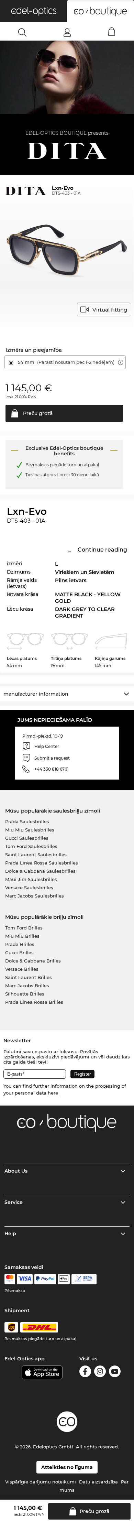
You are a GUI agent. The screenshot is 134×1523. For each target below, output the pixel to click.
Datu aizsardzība (98, 1481)
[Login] (67, 32)
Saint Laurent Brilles (28, 977)
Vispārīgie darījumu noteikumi (40, 1481)
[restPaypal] (45, 1279)
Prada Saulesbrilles (27, 821)
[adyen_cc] (9, 1279)
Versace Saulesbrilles (29, 887)
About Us (15, 1171)
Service (13, 1202)
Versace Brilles (21, 969)
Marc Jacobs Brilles (27, 985)
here (53, 1093)
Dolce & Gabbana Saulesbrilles (40, 871)
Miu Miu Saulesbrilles (29, 830)
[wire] (84, 1279)
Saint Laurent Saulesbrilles (36, 854)
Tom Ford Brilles (24, 928)
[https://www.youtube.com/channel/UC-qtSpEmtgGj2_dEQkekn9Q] (115, 1373)
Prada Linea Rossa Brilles (34, 1002)
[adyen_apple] (64, 1279)
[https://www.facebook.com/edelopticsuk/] (85, 1373)
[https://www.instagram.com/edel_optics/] (100, 1373)
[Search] (22, 32)
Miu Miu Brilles (22, 936)
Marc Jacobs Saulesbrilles (34, 896)
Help (10, 1233)
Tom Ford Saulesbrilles (31, 846)
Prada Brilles (19, 944)
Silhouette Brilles (24, 994)
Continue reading (102, 549)
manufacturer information (35, 694)
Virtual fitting (109, 309)
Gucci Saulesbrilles (26, 838)
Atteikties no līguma (67, 1467)
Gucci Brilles (19, 952)
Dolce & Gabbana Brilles (33, 961)
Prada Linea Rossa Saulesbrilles (41, 863)
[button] (33, 11)
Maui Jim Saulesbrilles (31, 879)
